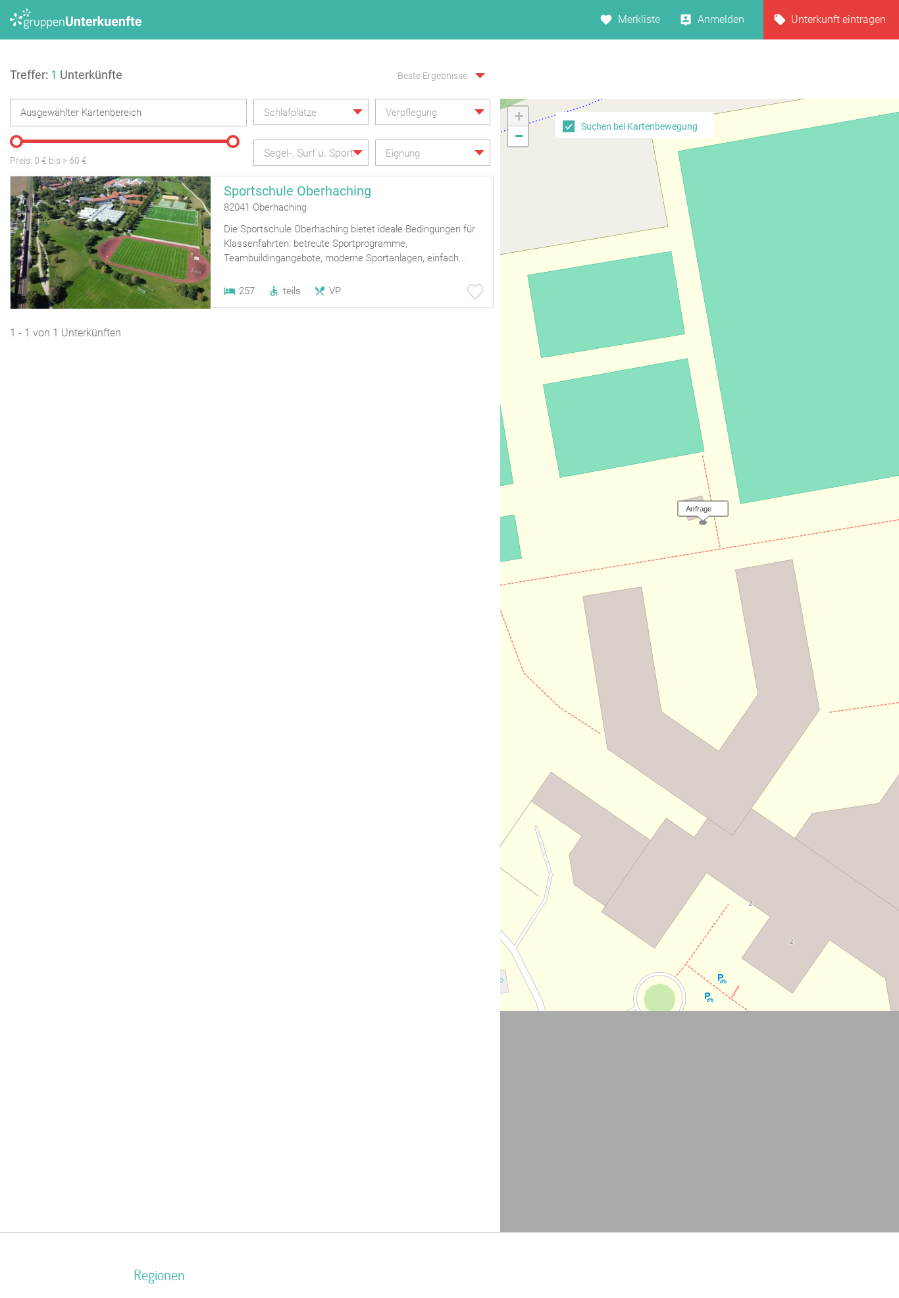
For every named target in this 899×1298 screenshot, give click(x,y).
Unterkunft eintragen (838, 19)
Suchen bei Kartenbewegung (639, 126)
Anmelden (721, 19)
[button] (700, 505)
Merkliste (639, 19)
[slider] (16, 141)
